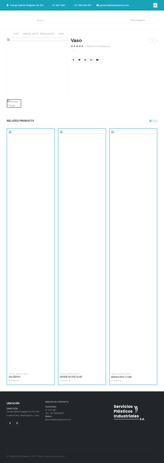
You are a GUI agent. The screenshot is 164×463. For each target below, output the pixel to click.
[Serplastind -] (16, 20)
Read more (47, 135)
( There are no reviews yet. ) (98, 46)
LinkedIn (85, 59)
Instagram (17, 423)
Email (97, 59)
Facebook (73, 59)
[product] (31, 250)
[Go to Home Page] (8, 34)
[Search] (153, 20)
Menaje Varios (22, 374)
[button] (150, 121)
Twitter (79, 59)
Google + (91, 59)
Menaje (12, 374)
